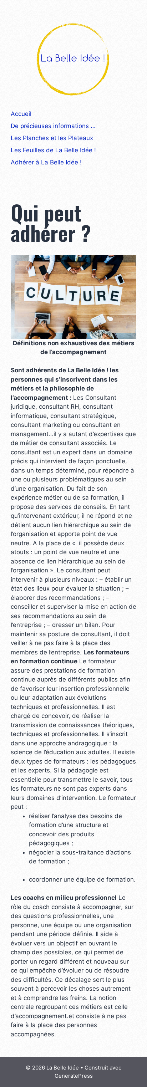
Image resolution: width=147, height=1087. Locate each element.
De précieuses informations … (53, 125)
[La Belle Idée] (73, 58)
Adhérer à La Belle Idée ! (46, 162)
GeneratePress (74, 1075)
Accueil (21, 113)
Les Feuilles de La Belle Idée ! (53, 150)
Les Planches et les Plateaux (52, 138)
